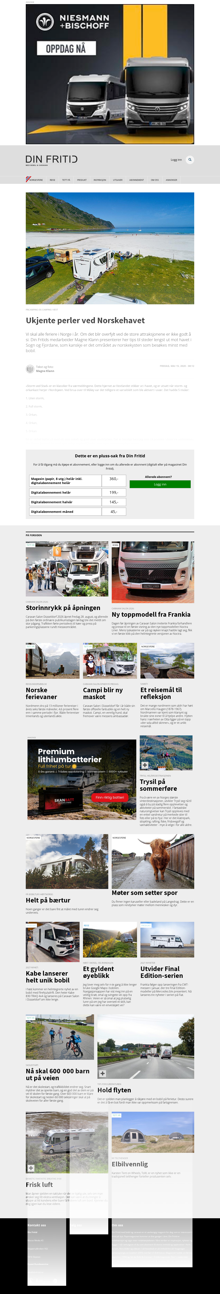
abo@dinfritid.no (35, 1272)
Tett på (66, 180)
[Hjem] (51, 161)
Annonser (171, 180)
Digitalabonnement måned (52, 512)
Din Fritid (79, 1232)
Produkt (82, 180)
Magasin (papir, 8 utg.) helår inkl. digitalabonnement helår (56, 481)
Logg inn (176, 160)
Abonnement (136, 180)
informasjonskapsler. (157, 1265)
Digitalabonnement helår (51, 492)
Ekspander (190, 160)
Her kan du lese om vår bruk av (131, 1265)
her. (114, 1265)
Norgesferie (36, 180)
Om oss (155, 180)
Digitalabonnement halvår (51, 502)
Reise (52, 180)
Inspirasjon (100, 180)
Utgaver (117, 180)
